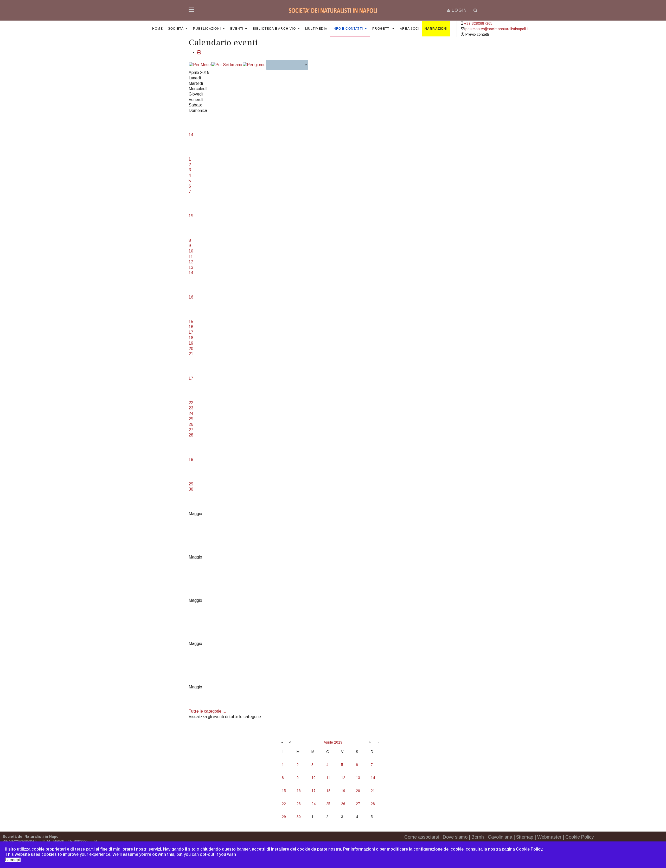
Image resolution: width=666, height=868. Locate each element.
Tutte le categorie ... (207, 711)
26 (191, 424)
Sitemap (524, 837)
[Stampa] (199, 52)
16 (191, 297)
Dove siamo (455, 837)
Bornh (477, 837)
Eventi (236, 28)
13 (191, 267)
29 (191, 484)
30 (191, 489)
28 (191, 435)
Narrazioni (436, 28)
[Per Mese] (200, 65)
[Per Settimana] (226, 65)
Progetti (381, 28)
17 (191, 332)
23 (191, 408)
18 (191, 337)
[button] (457, 10)
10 (191, 251)
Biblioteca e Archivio (274, 28)
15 (191, 216)
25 (191, 419)
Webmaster (549, 837)
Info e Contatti (347, 28)
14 (191, 134)
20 (191, 348)
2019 (338, 742)
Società (176, 28)
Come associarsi (421, 837)
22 (191, 403)
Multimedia (316, 28)
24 (191, 413)
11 (191, 256)
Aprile (328, 742)
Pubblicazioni (207, 28)
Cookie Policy (579, 837)
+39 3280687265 (478, 23)
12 (191, 262)
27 (191, 430)
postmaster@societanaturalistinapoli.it (497, 29)
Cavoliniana (500, 837)
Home (157, 28)
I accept (13, 860)
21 (191, 354)
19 (191, 343)
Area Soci (409, 28)
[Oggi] (254, 65)
